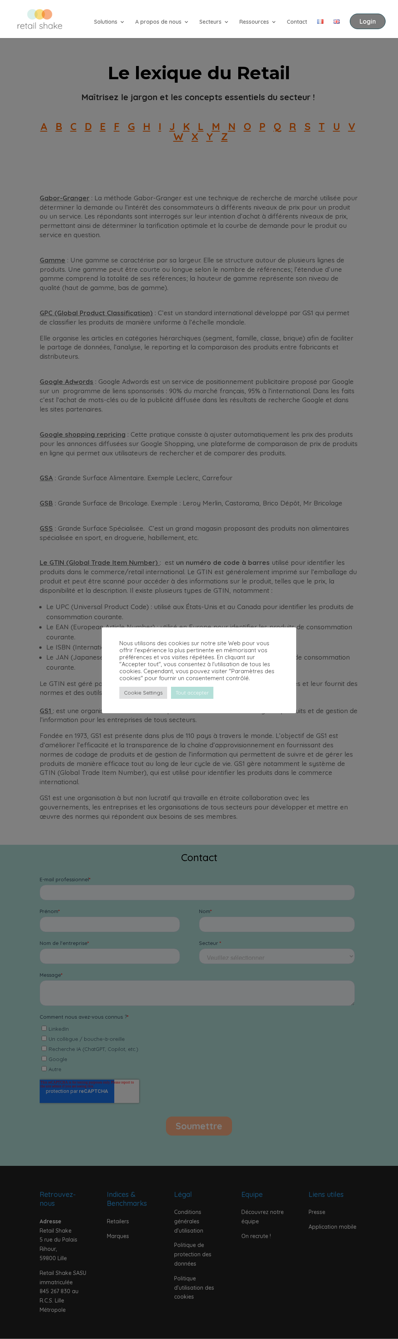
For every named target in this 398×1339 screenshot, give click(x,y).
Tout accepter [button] (192, 692)
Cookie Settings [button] (143, 692)
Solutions (105, 22)
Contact (297, 22)
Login (368, 21)
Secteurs (210, 22)
